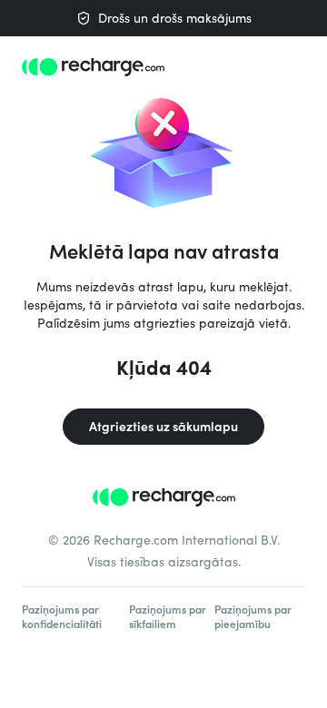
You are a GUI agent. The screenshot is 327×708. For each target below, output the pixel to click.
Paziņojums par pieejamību (253, 616)
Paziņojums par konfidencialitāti (62, 616)
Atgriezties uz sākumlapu (163, 426)
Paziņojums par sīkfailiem (167, 616)
